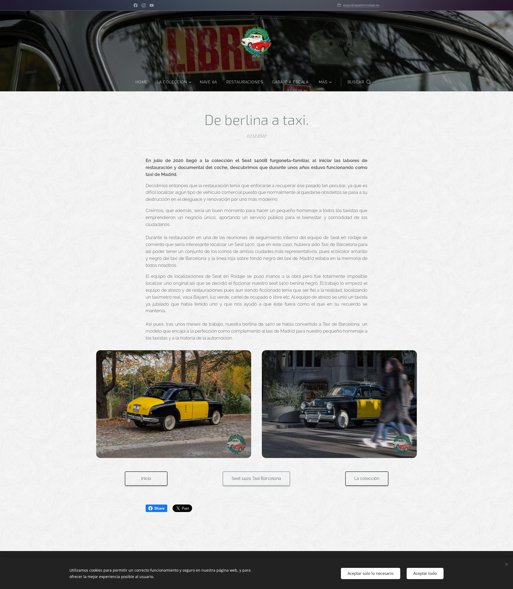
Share (159, 508)
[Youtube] (151, 5)
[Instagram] (143, 5)
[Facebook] (135, 5)
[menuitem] (143, 82)
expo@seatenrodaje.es (361, 5)
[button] (359, 82)
